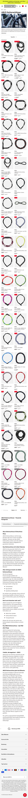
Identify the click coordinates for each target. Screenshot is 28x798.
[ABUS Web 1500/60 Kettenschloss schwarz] (20, 300)
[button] (22, 6)
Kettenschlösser (7, 524)
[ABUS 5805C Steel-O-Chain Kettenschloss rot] (7, 281)
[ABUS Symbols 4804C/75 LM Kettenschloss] (20, 281)
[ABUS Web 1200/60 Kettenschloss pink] (7, 474)
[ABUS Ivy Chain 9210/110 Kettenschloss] (20, 144)
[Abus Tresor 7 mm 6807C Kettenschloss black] (20, 86)
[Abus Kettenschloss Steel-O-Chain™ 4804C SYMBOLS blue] (7, 358)
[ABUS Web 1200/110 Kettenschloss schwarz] (7, 261)
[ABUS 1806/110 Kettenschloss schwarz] (20, 163)
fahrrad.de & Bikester (8, 794)
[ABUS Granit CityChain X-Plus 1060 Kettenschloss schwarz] (20, 47)
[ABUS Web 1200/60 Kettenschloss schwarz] (7, 222)
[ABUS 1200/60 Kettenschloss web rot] (20, 378)
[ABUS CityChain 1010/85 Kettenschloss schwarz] (7, 86)
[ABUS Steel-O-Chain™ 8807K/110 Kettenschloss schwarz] (7, 163)
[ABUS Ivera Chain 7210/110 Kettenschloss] (20, 397)
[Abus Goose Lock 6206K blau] (20, 339)
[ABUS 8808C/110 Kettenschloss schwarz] (20, 105)
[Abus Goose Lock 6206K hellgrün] (20, 456)
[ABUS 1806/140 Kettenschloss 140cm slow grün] (20, 203)
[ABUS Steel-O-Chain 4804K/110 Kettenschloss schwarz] (20, 319)
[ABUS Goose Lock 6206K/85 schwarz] (7, 494)
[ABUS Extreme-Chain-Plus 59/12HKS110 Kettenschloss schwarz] (7, 436)
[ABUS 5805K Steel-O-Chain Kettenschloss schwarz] (7, 144)
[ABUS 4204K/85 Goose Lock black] (20, 261)
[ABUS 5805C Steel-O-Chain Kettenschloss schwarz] (20, 66)
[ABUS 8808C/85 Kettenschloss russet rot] (7, 242)
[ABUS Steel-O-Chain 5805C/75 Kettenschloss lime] (7, 319)
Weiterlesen (3, 33)
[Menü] (2, 6)
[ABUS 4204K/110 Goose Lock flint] (20, 222)
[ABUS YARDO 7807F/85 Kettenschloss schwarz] (7, 416)
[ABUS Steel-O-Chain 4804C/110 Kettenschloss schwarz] (7, 203)
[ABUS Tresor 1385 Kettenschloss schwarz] (7, 66)
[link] (5, 510)
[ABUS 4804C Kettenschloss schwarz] (7, 184)
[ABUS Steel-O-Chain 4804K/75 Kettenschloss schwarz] (7, 397)
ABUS (5, 9)
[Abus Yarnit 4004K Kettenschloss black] (7, 47)
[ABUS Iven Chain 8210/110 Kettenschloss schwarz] (20, 436)
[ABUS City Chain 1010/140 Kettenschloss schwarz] (7, 124)
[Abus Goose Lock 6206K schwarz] (7, 456)
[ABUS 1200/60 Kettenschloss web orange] (20, 494)
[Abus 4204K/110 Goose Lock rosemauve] (7, 378)
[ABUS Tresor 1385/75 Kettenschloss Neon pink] (7, 300)
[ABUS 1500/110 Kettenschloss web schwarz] (7, 339)
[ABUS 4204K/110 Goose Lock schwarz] (7, 105)
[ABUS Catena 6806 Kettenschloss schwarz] (20, 124)
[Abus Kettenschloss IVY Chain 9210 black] (20, 358)
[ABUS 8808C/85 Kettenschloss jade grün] (20, 416)
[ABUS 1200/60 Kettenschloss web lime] (20, 242)
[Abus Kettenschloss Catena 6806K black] (20, 184)
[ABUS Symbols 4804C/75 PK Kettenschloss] (20, 474)
